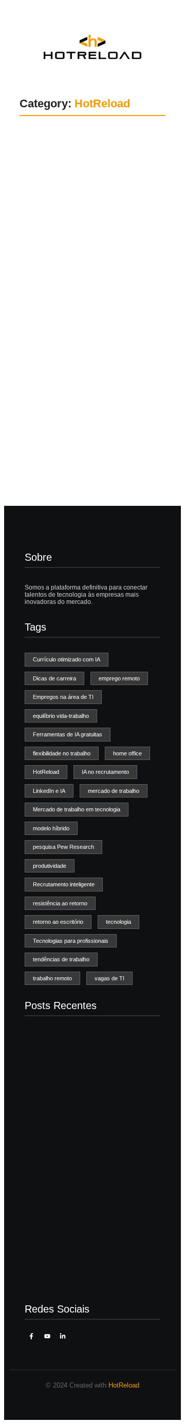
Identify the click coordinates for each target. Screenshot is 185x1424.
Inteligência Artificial (63, 330)
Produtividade (103, 170)
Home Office (52, 170)
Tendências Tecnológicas (70, 349)
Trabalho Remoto (59, 179)
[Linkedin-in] (62, 1336)
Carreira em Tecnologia (68, 160)
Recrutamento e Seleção (70, 340)
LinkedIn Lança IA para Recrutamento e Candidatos (87, 379)
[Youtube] (46, 1336)
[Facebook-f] (31, 1336)
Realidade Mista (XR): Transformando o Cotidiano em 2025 (91, 1273)
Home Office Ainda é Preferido (92, 202)
